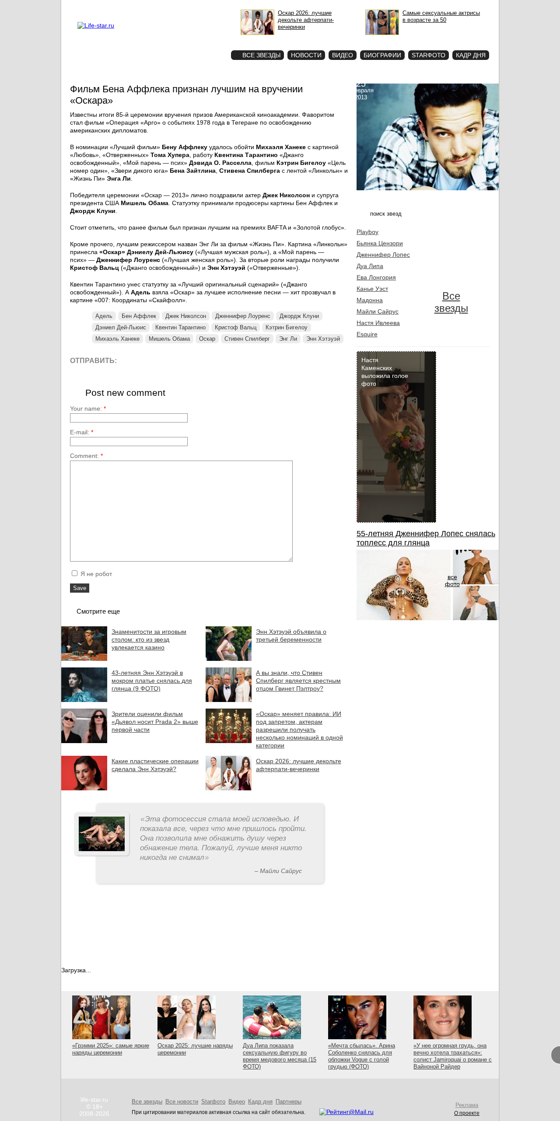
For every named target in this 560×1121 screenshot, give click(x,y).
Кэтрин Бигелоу (287, 327)
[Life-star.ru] (95, 25)
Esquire (367, 334)
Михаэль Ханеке (117, 338)
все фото (452, 580)
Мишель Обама (169, 338)
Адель (103, 316)
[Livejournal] (128, 360)
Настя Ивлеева (378, 322)
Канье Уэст (372, 288)
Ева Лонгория (376, 277)
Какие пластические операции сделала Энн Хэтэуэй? (155, 765)
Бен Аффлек (139, 316)
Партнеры (288, 1101)
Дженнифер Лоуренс (242, 316)
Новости (306, 55)
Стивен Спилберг (247, 338)
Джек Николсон (185, 316)
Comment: (86, 455)
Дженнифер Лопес (383, 254)
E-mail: (81, 432)
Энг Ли (288, 338)
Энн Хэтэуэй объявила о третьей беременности (291, 635)
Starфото (198, 39)
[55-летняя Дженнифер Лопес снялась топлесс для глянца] (404, 618)
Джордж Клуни (299, 316)
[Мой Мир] (207, 360)
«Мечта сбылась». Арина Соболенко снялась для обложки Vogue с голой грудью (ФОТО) (361, 1056)
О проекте (132, 7)
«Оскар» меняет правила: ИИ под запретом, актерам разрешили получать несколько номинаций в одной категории (299, 729)
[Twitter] (168, 360)
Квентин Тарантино (180, 327)
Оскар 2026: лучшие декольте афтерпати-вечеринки (298, 765)
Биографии (382, 55)
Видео (342, 55)
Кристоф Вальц (235, 327)
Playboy (367, 231)
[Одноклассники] (188, 360)
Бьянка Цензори (380, 243)
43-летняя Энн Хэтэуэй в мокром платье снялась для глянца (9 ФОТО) (152, 680)
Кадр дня (471, 55)
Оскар (207, 338)
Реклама (157, 7)
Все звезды (451, 302)
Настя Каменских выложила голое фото (384, 371)
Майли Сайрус (378, 311)
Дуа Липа (370, 265)
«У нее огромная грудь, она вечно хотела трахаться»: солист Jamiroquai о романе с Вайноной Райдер (452, 1056)
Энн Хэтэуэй (323, 338)
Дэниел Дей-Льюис (120, 327)
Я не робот (95, 573)
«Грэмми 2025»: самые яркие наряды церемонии (110, 1049)
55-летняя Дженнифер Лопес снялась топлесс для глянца (426, 538)
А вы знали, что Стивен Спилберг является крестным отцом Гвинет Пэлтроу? (298, 680)
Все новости (181, 1101)
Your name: (88, 408)
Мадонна (370, 300)
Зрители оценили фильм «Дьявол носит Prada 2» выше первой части (155, 721)
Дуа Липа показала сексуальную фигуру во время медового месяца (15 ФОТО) (279, 1056)
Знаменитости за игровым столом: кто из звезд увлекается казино (149, 639)
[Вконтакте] (148, 360)
